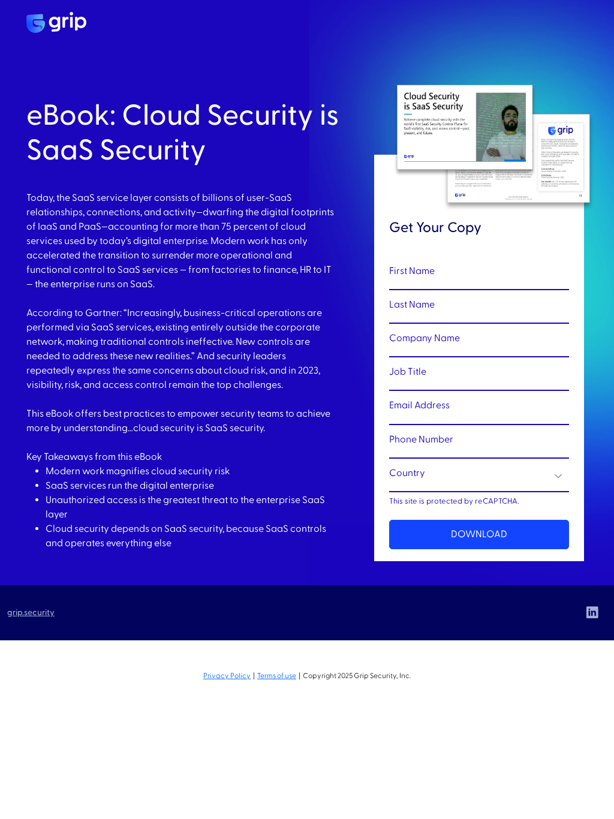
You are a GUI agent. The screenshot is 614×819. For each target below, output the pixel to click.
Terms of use (276, 676)
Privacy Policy (227, 676)
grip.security (31, 612)
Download (479, 534)
